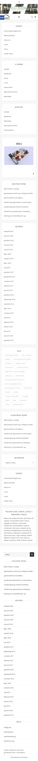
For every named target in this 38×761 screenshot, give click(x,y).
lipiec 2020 (7, 254)
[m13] (19, 155)
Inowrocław (20, 363)
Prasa (6, 49)
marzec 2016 (8, 327)
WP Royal (24, 757)
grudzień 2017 (9, 272)
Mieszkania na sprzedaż (14, 380)
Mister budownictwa (13, 384)
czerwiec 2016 (9, 313)
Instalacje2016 (22, 367)
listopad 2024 (8, 231)
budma (7, 359)
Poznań (25, 396)
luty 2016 (7, 331)
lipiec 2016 (7, 308)
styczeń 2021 (8, 249)
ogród (7, 392)
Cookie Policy (8, 54)
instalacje (9, 367)
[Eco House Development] (6, 16)
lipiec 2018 (7, 263)
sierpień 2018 (8, 259)
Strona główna (9, 130)
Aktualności (7, 74)
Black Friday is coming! (11, 189)
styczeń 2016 (8, 336)
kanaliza (8, 376)
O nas (6, 45)
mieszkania (20, 376)
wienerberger (18, 404)
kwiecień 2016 (9, 322)
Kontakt (6, 69)
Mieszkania (7, 96)
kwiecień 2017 (9, 286)
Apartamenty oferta (10, 92)
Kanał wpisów (8, 732)
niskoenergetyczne (12, 388)
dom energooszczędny (22, 359)
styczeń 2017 (8, 290)
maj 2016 (7, 318)
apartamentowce (11, 355)
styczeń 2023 (8, 245)
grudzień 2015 (9, 340)
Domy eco (7, 40)
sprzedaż (23, 400)
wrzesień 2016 (9, 304)
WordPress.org (9, 741)
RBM (14, 400)
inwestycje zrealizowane (15, 371)
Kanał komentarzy (10, 736)
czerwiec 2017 (9, 281)
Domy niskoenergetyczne (12, 31)
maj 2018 (7, 268)
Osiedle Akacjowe (12, 396)
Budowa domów (9, 35)
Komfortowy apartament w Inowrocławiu (17, 202)
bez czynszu (27, 355)
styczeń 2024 (8, 236)
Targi (7, 404)
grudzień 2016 (9, 295)
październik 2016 (9, 299)
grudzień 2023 (9, 240)
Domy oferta (8, 87)
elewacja (8, 363)
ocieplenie (28, 388)
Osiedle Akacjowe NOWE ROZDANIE (16, 207)
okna (16, 392)
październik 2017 (9, 277)
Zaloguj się (7, 727)
